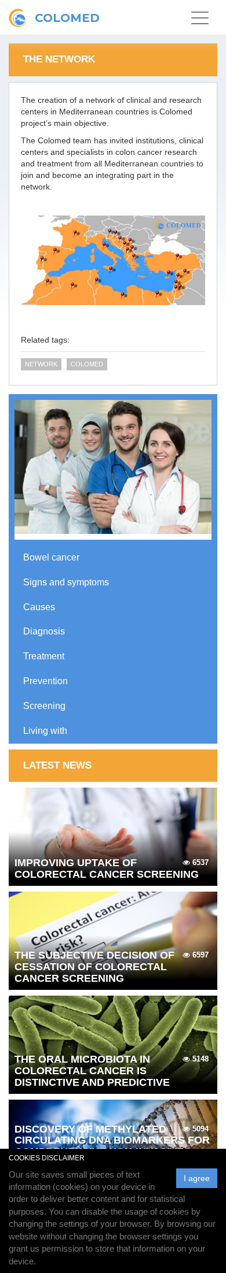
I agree (197, 1178)
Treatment (43, 656)
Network (41, 364)
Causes (39, 607)
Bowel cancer (51, 557)
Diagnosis (44, 631)
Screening (44, 706)
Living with (45, 731)
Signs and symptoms (66, 582)
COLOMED (87, 364)
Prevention (45, 681)
